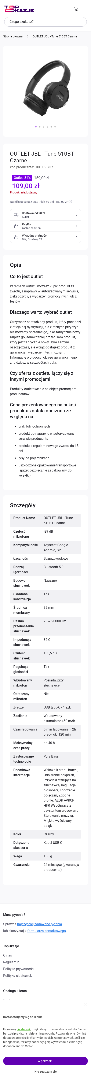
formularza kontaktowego (46, 931)
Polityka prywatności (18, 969)
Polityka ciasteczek (17, 976)
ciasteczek (23, 1029)
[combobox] (45, 22)
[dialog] (45, 1039)
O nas (7, 955)
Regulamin (11, 962)
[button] (36, 127)
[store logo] (19, 8)
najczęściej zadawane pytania (39, 924)
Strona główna (13, 36)
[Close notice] (85, 1004)
